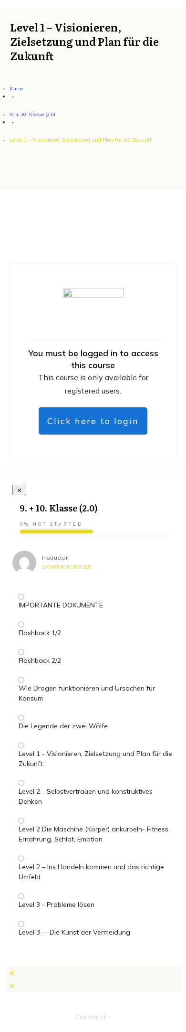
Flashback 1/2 (40, 632)
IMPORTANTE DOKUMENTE (61, 605)
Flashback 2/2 (40, 660)
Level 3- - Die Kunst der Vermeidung (74, 932)
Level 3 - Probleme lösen (56, 904)
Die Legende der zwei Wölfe (63, 726)
